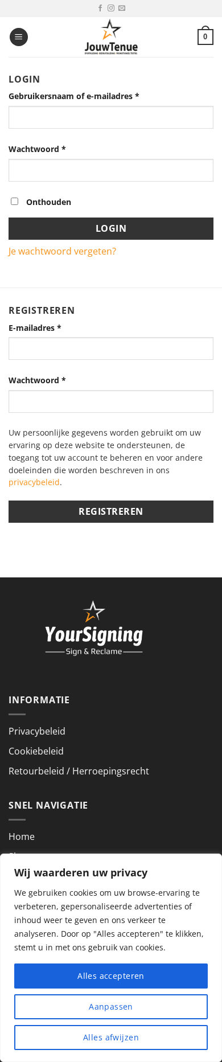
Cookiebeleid (36, 751)
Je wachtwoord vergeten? (62, 251)
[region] (111, 958)
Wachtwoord (37, 148)
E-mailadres (35, 327)
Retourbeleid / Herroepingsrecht (79, 771)
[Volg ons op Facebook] (100, 9)
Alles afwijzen (111, 1037)
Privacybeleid (37, 731)
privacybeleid (34, 482)
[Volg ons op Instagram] (111, 9)
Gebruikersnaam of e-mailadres (74, 96)
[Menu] (19, 37)
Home (22, 836)
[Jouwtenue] (111, 37)
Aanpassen (111, 1006)
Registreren (111, 511)
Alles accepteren (111, 975)
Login (111, 228)
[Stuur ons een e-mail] (121, 9)
